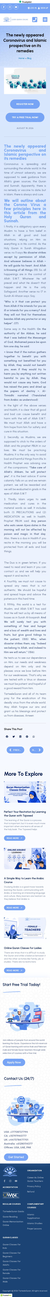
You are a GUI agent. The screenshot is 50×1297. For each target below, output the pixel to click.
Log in (33, 8)
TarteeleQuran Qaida (13, 1211)
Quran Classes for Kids (12, 1246)
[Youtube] (16, 7)
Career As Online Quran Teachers (35, 1179)
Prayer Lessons (34, 1228)
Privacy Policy (34, 1186)
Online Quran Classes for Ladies (23, 948)
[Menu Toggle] (45, 19)
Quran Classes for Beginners (12, 1255)
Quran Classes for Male (12, 1280)
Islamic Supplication (33, 1216)
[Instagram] (9, 7)
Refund (30, 1191)
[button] (7, 737)
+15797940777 (18, 1135)
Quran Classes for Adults (12, 1263)
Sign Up (44, 8)
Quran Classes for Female (12, 1271)
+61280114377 (24, 1143)
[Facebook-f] (3, 7)
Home (22, 58)
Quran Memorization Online (13, 1223)
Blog (29, 58)
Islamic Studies (34, 1223)
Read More (13, 838)
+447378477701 (18, 1139)
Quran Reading (10, 1216)
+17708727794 (19, 1131)
